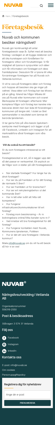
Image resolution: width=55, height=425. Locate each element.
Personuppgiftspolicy (13, 374)
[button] (41, 5)
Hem (8, 16)
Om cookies (8, 370)
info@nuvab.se (17, 243)
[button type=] (51, 5)
